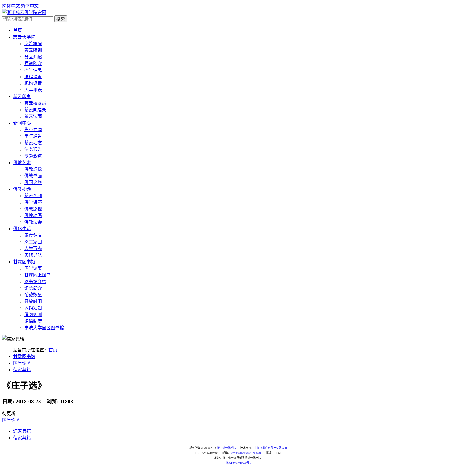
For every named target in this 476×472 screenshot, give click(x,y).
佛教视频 (22, 189)
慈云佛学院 (24, 37)
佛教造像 (33, 169)
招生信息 (33, 70)
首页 (17, 30)
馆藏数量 (33, 294)
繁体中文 (30, 6)
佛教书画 (33, 175)
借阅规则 (33, 314)
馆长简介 (33, 288)
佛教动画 (33, 215)
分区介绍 (33, 57)
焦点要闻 (33, 129)
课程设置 (33, 76)
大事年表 (33, 90)
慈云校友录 (35, 103)
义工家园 (33, 242)
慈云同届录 (35, 109)
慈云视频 (33, 195)
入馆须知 (33, 308)
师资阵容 (33, 63)
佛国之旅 (33, 182)
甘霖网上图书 (37, 275)
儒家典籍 (22, 369)
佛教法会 (33, 222)
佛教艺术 (22, 162)
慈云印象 (22, 96)
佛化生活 (22, 228)
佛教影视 (33, 209)
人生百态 (33, 248)
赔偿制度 (33, 321)
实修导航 (33, 255)
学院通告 (33, 136)
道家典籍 (22, 431)
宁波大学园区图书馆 (44, 327)
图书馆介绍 (35, 281)
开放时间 (33, 301)
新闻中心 (22, 123)
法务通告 (33, 149)
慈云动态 (33, 142)
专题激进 (33, 156)
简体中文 (11, 6)
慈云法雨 (33, 116)
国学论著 (33, 268)
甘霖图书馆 (24, 261)
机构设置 (33, 83)
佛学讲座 (33, 202)
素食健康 (33, 235)
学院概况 (33, 43)
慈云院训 (33, 50)
